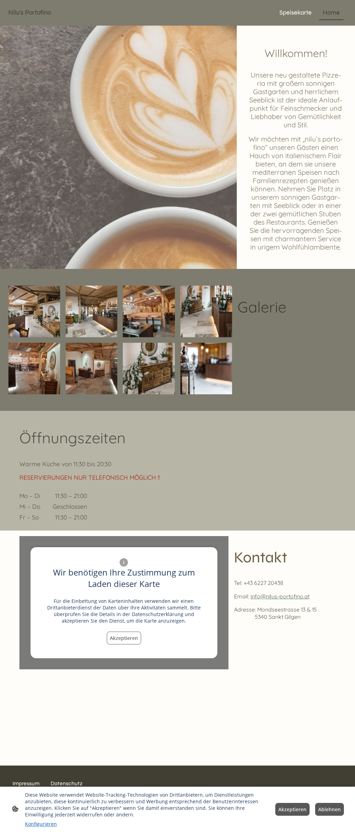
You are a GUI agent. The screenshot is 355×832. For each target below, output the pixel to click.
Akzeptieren (124, 638)
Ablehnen (329, 809)
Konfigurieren (41, 824)
